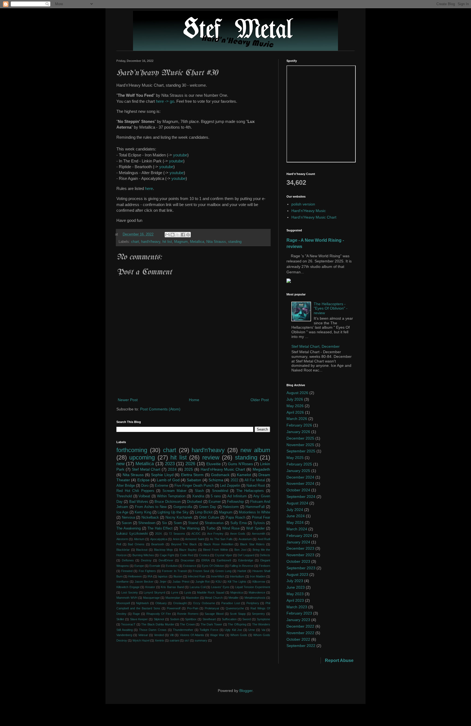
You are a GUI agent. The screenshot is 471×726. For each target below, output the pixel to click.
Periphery (252, 603)
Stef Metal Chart (146, 469)
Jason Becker (144, 581)
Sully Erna (238, 523)
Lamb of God (168, 480)
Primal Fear (261, 517)
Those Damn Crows (153, 629)
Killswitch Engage (128, 587)
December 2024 (300, 477)
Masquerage (151, 597)
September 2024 (300, 496)
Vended (159, 635)
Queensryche (235, 608)
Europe (139, 565)
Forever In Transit (174, 571)
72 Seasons (177, 533)
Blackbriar (123, 549)
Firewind (126, 571)
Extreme (161, 486)
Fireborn (264, 565)
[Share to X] (177, 234)
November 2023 (300, 555)
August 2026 (297, 393)
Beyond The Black (184, 544)
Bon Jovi (240, 549)
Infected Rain (196, 576)
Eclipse (143, 480)
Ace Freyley (215, 533)
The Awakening (128, 528)
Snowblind (220, 491)
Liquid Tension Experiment (252, 587)
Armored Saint (194, 539)
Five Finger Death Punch (194, 486)
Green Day (207, 507)
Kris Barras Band (172, 587)
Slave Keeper (139, 619)
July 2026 (294, 399)
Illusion (177, 576)
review (210, 457)
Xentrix (159, 640)
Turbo (210, 528)
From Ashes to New (151, 507)
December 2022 (300, 626)
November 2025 (300, 445)
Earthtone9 (224, 560)
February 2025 (299, 464)
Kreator (150, 587)
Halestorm (231, 507)
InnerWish (217, 576)
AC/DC (196, 533)
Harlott (241, 571)
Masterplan (172, 597)
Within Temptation (171, 496)
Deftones (128, 560)
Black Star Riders (252, 544)
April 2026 (295, 412)
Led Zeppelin (230, 486)
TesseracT (128, 624)
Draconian (187, 560)
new (120, 463)
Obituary (161, 603)
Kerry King (143, 512)
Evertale (154, 565)
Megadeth (261, 469)
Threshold (124, 496)
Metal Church (214, 597)
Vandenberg (124, 635)
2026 (190, 463)
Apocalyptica (158, 539)
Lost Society (129, 592)
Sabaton (194, 480)
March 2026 (296, 418)
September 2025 (300, 451)
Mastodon (192, 597)
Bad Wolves (138, 502)
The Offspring (237, 624)
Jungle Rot (202, 581)
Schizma (216, 480)
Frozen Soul (201, 571)
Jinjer (163, 581)
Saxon (127, 523)
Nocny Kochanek (179, 517)
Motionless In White (254, 512)
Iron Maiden (257, 576)
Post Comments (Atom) (160, 409)
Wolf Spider (255, 528)
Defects (265, 555)
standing (234, 242)
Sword (246, 619)
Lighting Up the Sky (173, 512)
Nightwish (142, 603)
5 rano (216, 496)
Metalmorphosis (254, 597)
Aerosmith (258, 533)
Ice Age (122, 512)
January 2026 (298, 431)
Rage (136, 613)
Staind (193, 523)
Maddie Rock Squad (210, 592)
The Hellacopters (250, 491)
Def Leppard (246, 555)
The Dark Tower (211, 624)
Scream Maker (174, 491)
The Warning (189, 528)
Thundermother (183, 629)
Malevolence (257, 592)
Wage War (217, 635)
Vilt (172, 635)
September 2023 (300, 568)
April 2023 (295, 600)
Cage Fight (167, 555)
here (149, 188)
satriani (174, 640)
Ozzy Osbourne (204, 603)
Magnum (181, 242)
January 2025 (298, 470)
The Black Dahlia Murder (157, 624)
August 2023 (297, 574)
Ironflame (122, 581)
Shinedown (146, 523)
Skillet (120, 619)
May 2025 (295, 457)
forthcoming (131, 450)
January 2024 (298, 542)
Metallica (197, 242)
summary (201, 640)
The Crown (187, 624)
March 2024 (296, 529)
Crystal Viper (223, 555)
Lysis (187, 592)
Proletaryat (212, 608)
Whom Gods (238, 635)
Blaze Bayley (188, 549)
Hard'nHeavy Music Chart (223, 469)
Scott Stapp (238, 613)
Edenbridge (245, 560)
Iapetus (163, 576)
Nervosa (128, 517)
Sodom (174, 619)
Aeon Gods (238, 533)
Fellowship (235, 502)
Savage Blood (214, 613)
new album (255, 450)
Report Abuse (339, 660)
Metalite (233, 597)
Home (194, 400)
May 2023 (295, 594)
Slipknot (159, 619)
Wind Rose (231, 528)
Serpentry (258, 613)
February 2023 (299, 613)
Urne (251, 629)
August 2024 (297, 503)
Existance (189, 565)
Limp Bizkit (204, 512)
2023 (170, 463)
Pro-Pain (192, 608)
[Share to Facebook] (183, 234)
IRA (149, 576)
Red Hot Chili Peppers (135, 491)
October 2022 (298, 639)
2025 (188, 469)
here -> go (165, 101)
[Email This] (167, 234)
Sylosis (259, 523)
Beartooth (157, 544)
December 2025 (300, 438)
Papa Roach (235, 517)
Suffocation (229, 619)
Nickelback (150, 517)
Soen (178, 523)
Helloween (135, 576)
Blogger (245, 690)
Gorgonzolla (182, 507)
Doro (145, 486)
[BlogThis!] (172, 234)
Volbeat (144, 496)
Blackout (141, 549)
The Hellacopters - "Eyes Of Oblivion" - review (331, 308)
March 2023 (296, 607)
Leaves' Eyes (220, 587)
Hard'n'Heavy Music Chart (313, 217)
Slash (199, 491)
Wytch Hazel (140, 640)
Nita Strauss (216, 242)
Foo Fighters (147, 571)
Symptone (263, 619)
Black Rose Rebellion (218, 544)
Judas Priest (181, 581)
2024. (158, 533)
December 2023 (300, 548)
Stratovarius (214, 523)
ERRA (205, 560)
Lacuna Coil (198, 587)
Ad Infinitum (237, 496)
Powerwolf (173, 608)
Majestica (236, 592)
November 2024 (300, 483)
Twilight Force (209, 629)
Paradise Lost (230, 603)
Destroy (146, 560)
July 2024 (294, 509)
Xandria (198, 496)
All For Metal (254, 480)
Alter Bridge (125, 486)
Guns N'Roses (240, 464)
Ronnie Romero (187, 613)
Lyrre (174, 592)
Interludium (237, 576)
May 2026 (295, 406)
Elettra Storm (192, 475)
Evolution (172, 565)
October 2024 (298, 490)
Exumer (215, 502)
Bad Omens (136, 544)
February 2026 (299, 425)
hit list (167, 242)
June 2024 (295, 516)
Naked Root (255, 486)
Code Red (186, 555)
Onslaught (180, 603)
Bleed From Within (215, 549)
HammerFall (255, 507)
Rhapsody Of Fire (158, 613)
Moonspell (123, 603)
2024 (172, 469)
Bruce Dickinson (167, 502)
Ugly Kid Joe (233, 629)
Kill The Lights (237, 581)
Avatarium (245, 539)
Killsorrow (258, 581)
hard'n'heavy (150, 242)
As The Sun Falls (221, 539)
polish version (303, 204)
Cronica (204, 555)
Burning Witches (143, 555)
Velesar (143, 635)
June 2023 (295, 587)
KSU (219, 581)
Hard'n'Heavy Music (308, 210)
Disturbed (194, 502)
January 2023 (298, 620)
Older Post (259, 400)
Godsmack (220, 475)
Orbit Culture (209, 517)
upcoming (142, 457)
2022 (234, 480)
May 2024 (295, 522)
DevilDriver (166, 560)
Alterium (139, 539)
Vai (263, 629)
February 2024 (299, 535)
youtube (180, 155)
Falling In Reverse (241, 565)
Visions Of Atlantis (192, 635)
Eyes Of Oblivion (213, 565)
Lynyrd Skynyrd (154, 592)
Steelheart (209, 619)
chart (135, 242)
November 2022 (300, 633)
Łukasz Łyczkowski (132, 534)
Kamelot (244, 475)
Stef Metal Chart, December (315, 346)
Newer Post (128, 400)
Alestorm (122, 539)
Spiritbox (191, 619)
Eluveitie (213, 464)
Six (164, 523)
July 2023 (294, 581)
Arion (176, 539)
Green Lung (223, 571)
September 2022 (300, 645)
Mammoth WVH (126, 597)
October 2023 (298, 561)
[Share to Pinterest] (188, 234)
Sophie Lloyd (162, 475)
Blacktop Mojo (163, 549)
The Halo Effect (160, 528)
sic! (187, 640)
